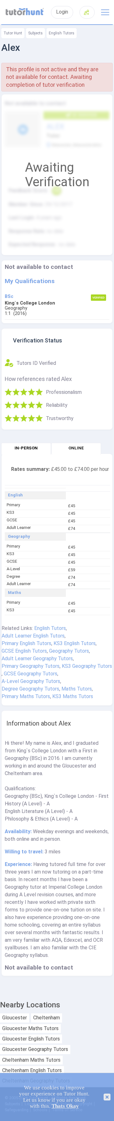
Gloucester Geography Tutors (35, 1049)
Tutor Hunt (12, 33)
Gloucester (14, 1018)
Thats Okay (65, 1106)
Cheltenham (46, 1018)
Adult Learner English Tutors (33, 636)
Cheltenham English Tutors (32, 1070)
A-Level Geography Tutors (31, 681)
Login (62, 12)
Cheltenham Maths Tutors (31, 1060)
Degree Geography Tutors (30, 689)
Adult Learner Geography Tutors (37, 658)
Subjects (35, 33)
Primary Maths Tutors (26, 696)
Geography (19, 536)
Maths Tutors (76, 689)
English (15, 495)
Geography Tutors (69, 651)
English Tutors (61, 33)
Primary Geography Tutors (31, 666)
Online (76, 448)
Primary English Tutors (26, 643)
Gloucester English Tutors (31, 1039)
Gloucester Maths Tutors (30, 1028)
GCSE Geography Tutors (30, 674)
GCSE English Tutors (24, 651)
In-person (26, 448)
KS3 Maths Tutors (72, 696)
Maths (14, 592)
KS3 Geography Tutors (87, 666)
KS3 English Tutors (75, 643)
